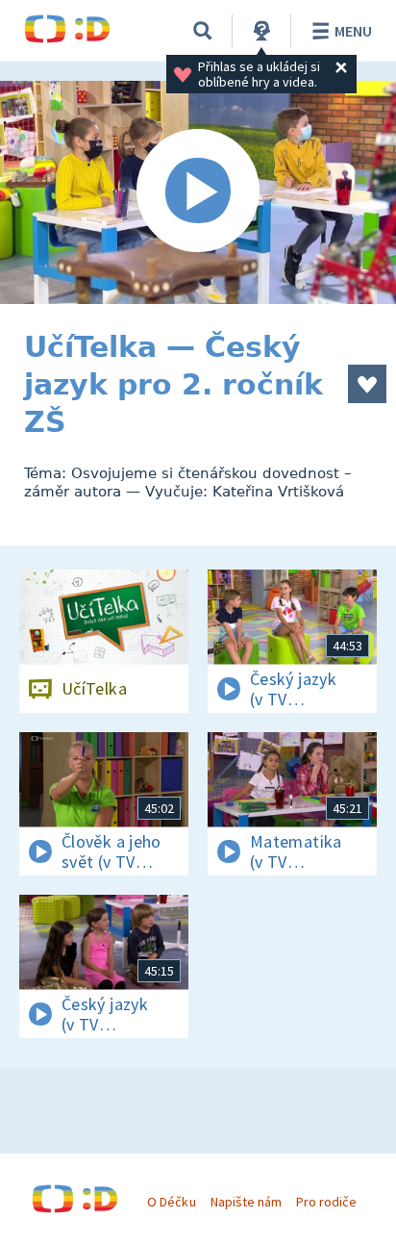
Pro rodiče (326, 1201)
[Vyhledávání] (203, 31)
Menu (353, 30)
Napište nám (246, 1201)
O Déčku (171, 1201)
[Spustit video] (198, 192)
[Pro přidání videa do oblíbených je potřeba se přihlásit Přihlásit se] (367, 384)
